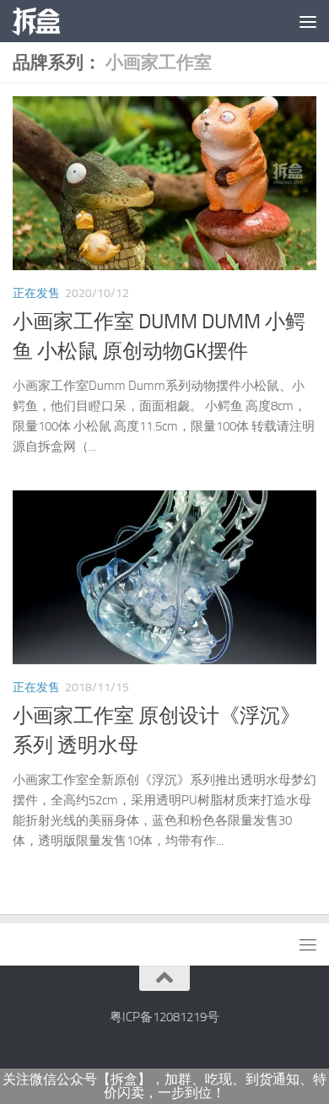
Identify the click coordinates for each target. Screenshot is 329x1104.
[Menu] (308, 21)
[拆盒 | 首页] (44, 21)
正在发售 (36, 293)
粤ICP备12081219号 (164, 1017)
